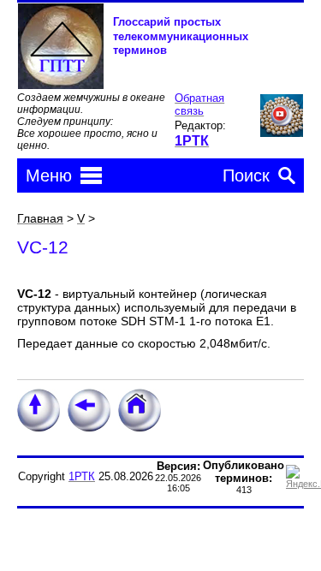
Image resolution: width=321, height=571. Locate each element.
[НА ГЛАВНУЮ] (139, 428)
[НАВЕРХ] (38, 428)
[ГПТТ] (61, 85)
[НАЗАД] (89, 428)
